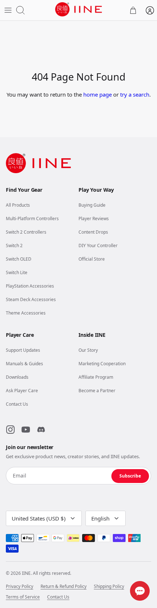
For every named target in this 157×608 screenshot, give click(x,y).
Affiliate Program (95, 377)
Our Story (88, 350)
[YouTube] (25, 429)
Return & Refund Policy (64, 586)
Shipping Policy (109, 586)
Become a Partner (96, 390)
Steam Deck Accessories (31, 299)
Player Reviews (93, 218)
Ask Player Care (22, 390)
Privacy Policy (19, 586)
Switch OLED (18, 259)
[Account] (149, 10)
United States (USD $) (39, 518)
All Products (18, 205)
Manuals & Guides (24, 363)
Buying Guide (92, 205)
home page (97, 94)
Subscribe (130, 476)
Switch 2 (14, 245)
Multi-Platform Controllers (32, 218)
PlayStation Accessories (30, 286)
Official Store (91, 259)
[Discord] (41, 429)
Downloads (17, 377)
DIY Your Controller (98, 245)
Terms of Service (23, 597)
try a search (134, 94)
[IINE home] (38, 163)
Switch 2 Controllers (26, 232)
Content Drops (93, 232)
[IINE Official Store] (78, 9)
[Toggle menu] (8, 10)
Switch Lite (16, 272)
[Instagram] (10, 429)
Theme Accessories (26, 313)
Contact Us (17, 404)
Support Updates (23, 350)
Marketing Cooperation (102, 363)
